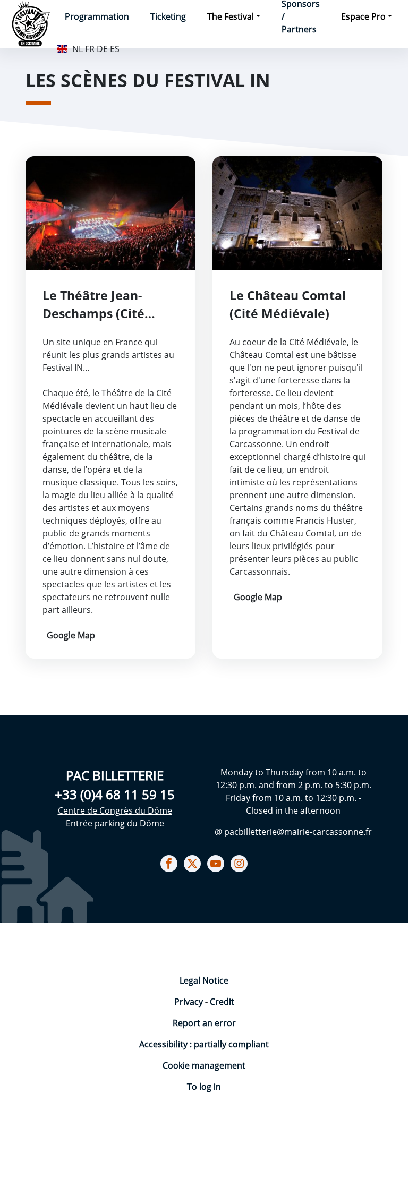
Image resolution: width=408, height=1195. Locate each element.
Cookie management (204, 1065)
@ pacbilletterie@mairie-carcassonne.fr (293, 832)
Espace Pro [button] (363, 16)
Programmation (97, 16)
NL (77, 49)
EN (62, 47)
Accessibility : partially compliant (204, 1044)
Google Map (68, 635)
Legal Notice (204, 980)
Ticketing (168, 16)
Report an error (204, 1023)
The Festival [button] (230, 16)
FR (90, 49)
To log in (204, 1086)
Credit (222, 1002)
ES (115, 49)
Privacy (189, 1002)
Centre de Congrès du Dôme (115, 810)
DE (102, 49)
